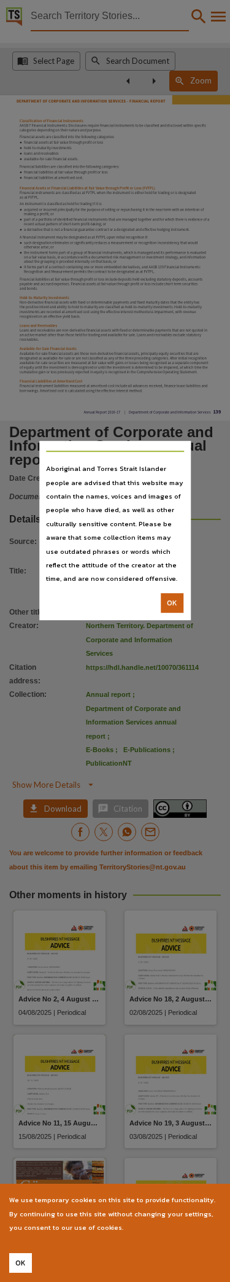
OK (172, 602)
